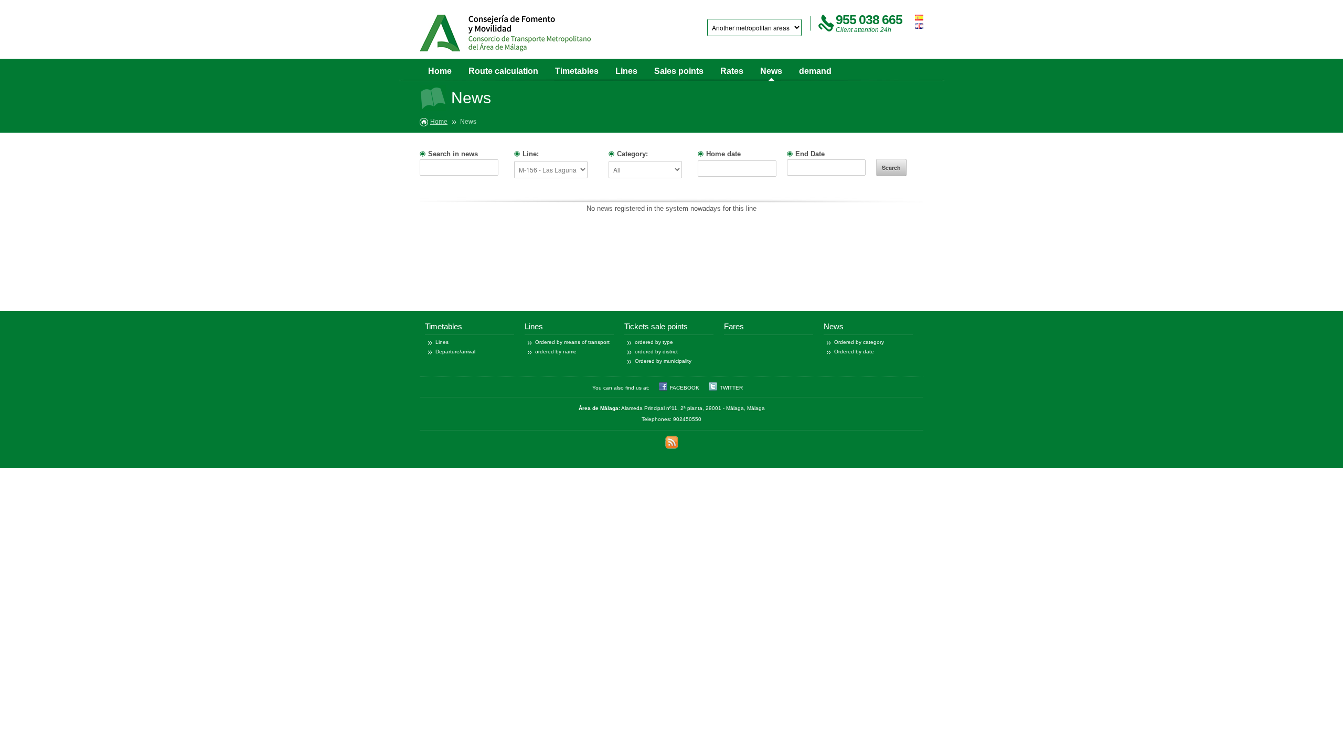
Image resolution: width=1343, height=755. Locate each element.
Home (440, 71)
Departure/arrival (455, 351)
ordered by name (556, 351)
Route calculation (503, 71)
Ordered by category (859, 342)
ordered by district (656, 351)
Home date (723, 154)
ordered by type (654, 342)
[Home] (505, 33)
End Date (810, 154)
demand (815, 71)
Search (891, 167)
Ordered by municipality (663, 361)
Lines (626, 71)
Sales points (679, 71)
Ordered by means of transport (572, 342)
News (771, 71)
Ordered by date (854, 351)
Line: (531, 154)
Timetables (577, 71)
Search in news (453, 154)
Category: (632, 154)
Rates (731, 71)
